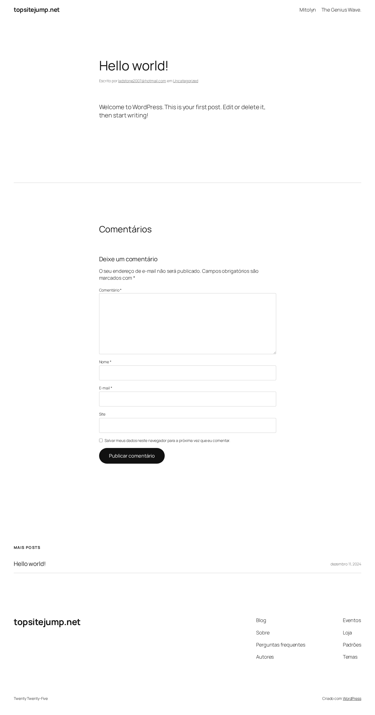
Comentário (110, 290)
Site (102, 414)
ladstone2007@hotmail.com (142, 80)
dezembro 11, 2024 (346, 563)
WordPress (352, 698)
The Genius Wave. (341, 9)
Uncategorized (185, 80)
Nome (105, 361)
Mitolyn (308, 9)
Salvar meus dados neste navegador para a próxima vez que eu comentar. (167, 440)
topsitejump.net (37, 10)
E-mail (105, 388)
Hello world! (30, 563)
